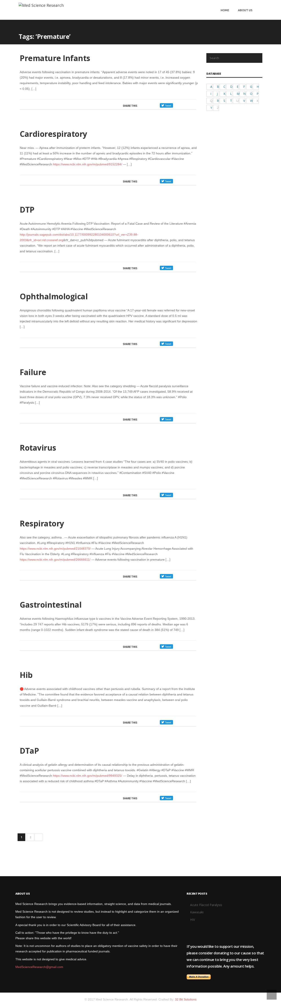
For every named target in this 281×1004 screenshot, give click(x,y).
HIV (192, 919)
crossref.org (55, 240)
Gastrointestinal (50, 605)
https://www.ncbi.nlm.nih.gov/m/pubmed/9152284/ (87, 164)
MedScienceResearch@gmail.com (39, 967)
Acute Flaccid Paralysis (206, 905)
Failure (33, 372)
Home (225, 10)
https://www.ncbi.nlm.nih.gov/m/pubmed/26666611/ (55, 559)
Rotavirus (38, 447)
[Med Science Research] (41, 5)
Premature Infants (55, 58)
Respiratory (42, 523)
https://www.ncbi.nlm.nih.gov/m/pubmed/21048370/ (55, 548)
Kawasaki (197, 912)
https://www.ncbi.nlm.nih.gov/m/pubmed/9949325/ (87, 775)
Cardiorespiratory (53, 134)
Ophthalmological (54, 296)
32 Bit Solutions (185, 999)
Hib (26, 675)
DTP (27, 209)
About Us (245, 10)
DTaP (29, 751)
